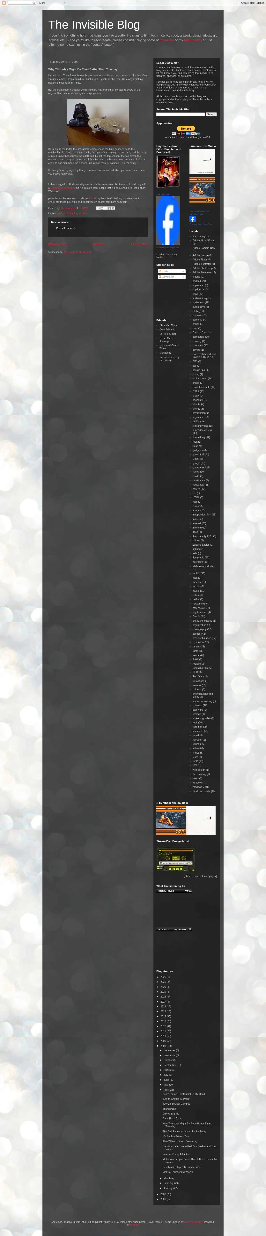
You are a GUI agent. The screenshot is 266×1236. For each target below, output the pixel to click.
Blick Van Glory (168, 325)
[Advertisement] (65, 274)
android (197, 281)
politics (197, 633)
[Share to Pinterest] (113, 208)
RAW (195, 659)
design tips (199, 370)
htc (194, 493)
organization (199, 625)
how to (196, 488)
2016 (163, 1006)
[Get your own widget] (164, 929)
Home (98, 244)
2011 (163, 1031)
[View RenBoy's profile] (180, 929)
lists (195, 553)
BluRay (197, 311)
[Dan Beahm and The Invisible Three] (192, 221)
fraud (195, 446)
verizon (197, 743)
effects (196, 404)
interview (198, 527)
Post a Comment (65, 228)
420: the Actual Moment (176, 1098)
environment (199, 412)
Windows (198, 782)
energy (196, 408)
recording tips (200, 667)
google (196, 463)
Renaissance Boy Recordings (169, 359)
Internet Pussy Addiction (176, 1154)
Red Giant (198, 676)
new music (199, 607)
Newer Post (57, 244)
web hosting (199, 774)
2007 (163, 1194)
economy (198, 399)
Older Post (139, 244)
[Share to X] (105, 208)
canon (196, 323)
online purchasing (202, 620)
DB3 (195, 361)
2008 (163, 1046)
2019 (163, 991)
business (198, 315)
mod (195, 577)
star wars (198, 709)
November (170, 1055)
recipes (197, 663)
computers (198, 336)
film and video (200, 425)
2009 (163, 1040)
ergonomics (199, 417)
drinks (196, 382)
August (168, 1069)
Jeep (195, 531)
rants (195, 650)
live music (198, 557)
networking (199, 603)
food (195, 441)
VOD (195, 761)
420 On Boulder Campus (176, 1103)
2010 (163, 1036)
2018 (163, 996)
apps (195, 294)
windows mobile (201, 791)
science (197, 689)
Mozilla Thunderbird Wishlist (178, 1171)
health (196, 476)
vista (195, 757)
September (170, 1065)
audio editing (200, 298)
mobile (196, 573)
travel (196, 735)
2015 (163, 1011)
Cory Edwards (167, 329)
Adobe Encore (201, 255)
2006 (163, 1199)
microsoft (198, 561)
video (196, 748)
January (168, 1188)
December (170, 1050)
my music (167, 40)
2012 (163, 1026)
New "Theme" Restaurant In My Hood (184, 1094)
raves (196, 655)
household (198, 484)
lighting (197, 549)
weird (195, 778)
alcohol (197, 276)
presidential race (202, 638)
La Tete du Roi (167, 333)
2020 (163, 986)
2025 (163, 977)
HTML (196, 497)
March (167, 1178)
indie (195, 519)
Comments (167, 276)
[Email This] (98, 208)
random (82, 213)
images (197, 510)
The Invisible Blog (94, 24)
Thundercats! (170, 1108)
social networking (202, 701)
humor (196, 506)
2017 (163, 1001)
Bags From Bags (172, 1118)
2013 (163, 1021)
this (91, 198)
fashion (197, 421)
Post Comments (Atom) (77, 252)
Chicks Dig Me (171, 1113)
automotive (199, 306)
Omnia (196, 616)
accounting (199, 236)
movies (197, 582)
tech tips (197, 726)
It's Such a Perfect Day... (177, 1136)
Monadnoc (165, 352)
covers (196, 349)
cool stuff (198, 345)
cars (195, 328)
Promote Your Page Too (167, 247)
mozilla (197, 586)
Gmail (196, 458)
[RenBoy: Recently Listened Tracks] (174, 891)
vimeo (196, 752)
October (168, 1060)
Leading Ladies (163, 194)
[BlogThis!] (102, 208)
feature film (192, 40)
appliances (199, 289)
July (166, 1074)
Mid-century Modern (204, 566)
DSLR (196, 391)
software (197, 705)
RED (195, 672)
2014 (163, 1016)
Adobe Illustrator (202, 263)
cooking (197, 341)
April (166, 1089)
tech (195, 722)
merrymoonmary (193, 1221)
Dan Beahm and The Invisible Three (204, 356)
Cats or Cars (200, 332)
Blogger (134, 1224)
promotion (198, 642)
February (169, 1183)
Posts (164, 271)
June (167, 1079)
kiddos (196, 540)
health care (199, 480)
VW (195, 765)
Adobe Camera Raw (204, 247)
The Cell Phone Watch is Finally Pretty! (185, 1131)
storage (197, 714)
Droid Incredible (201, 387)
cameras (197, 319)
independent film (202, 514)
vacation (197, 739)
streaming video (202, 718)
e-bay (196, 395)
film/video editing (202, 430)
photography (199, 629)
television (198, 731)
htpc (195, 501)
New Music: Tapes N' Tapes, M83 (181, 1167)
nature (196, 595)
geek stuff (63, 213)
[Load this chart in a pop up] (189, 929)
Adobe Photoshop (203, 268)
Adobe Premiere (202, 272)
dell (194, 365)
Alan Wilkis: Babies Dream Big (180, 1141)
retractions (198, 681)
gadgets (197, 450)
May (166, 1084)
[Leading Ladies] (168, 244)
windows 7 (198, 786)
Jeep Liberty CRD (202, 536)
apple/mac (198, 285)
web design (199, 769)
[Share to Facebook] (109, 208)
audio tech (198, 302)
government (199, 467)
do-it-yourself (200, 378)
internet (197, 523)
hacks (73, 213)
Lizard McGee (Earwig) (167, 340)
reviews (197, 685)
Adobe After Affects (204, 240)
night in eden (200, 612)
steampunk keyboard (62, 187)
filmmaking (199, 437)
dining (196, 374)
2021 (163, 981)
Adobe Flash (200, 259)
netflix (196, 599)
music (196, 590)
